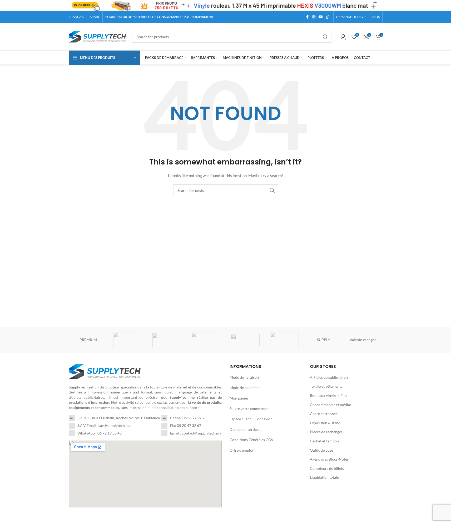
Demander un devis (245, 429)
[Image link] (105, 371)
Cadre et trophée (324, 413)
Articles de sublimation (329, 377)
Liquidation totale (324, 477)
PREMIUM (88, 339)
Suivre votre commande (249, 408)
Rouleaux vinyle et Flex (328, 395)
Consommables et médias (330, 404)
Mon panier (239, 398)
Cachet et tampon (324, 441)
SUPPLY (323, 339)
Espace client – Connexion (251, 419)
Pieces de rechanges (326, 432)
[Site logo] (98, 36)
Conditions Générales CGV (252, 439)
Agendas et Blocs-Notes (329, 459)
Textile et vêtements (326, 386)
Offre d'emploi (241, 450)
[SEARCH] (325, 37)
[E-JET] (206, 340)
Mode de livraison (244, 377)
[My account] (343, 37)
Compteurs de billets (327, 468)
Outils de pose (321, 450)
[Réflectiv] (127, 340)
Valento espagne (363, 339)
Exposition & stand (325, 423)
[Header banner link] (225, 5)
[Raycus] (166, 340)
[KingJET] (245, 340)
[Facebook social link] (307, 17)
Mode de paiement (245, 387)
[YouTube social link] (320, 17)
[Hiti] (284, 340)
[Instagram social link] (314, 17)
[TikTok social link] (327, 17)
